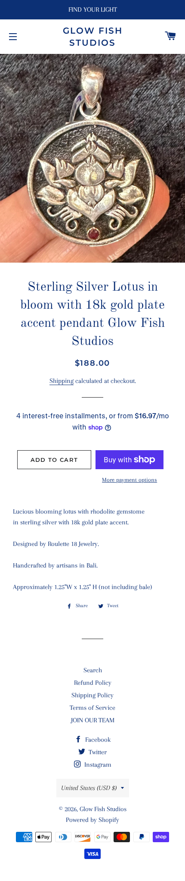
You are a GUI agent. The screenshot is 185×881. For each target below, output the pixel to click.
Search (92, 670)
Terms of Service (92, 708)
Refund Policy (92, 683)
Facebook (97, 739)
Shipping (61, 381)
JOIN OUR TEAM (92, 720)
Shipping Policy (92, 695)
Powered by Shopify (92, 820)
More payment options (129, 480)
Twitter (97, 752)
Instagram (97, 764)
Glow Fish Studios (93, 36)
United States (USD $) (89, 788)
